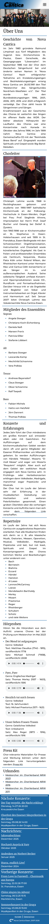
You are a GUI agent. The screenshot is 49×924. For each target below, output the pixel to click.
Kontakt (18, 917)
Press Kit (18, 764)
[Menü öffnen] (44, 4)
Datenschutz (29, 917)
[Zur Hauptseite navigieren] (13, 4)
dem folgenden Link (30, 511)
